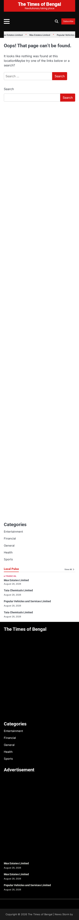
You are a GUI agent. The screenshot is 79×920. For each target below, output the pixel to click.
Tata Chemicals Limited (18, 590)
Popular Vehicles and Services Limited (27, 601)
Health (8, 552)
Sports (8, 559)
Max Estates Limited (37, 35)
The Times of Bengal (40, 914)
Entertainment (13, 531)
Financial (10, 538)
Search (9, 89)
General (9, 545)
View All (68, 569)
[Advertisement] (39, 146)
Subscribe (68, 21)
